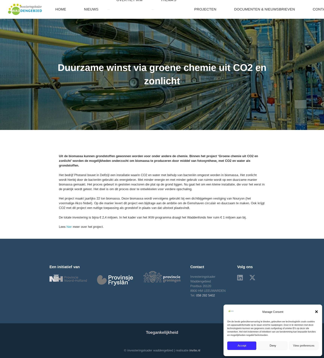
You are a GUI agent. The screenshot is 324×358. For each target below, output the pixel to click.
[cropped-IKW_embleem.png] (25, 9)
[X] (252, 277)
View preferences (303, 345)
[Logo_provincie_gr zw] (162, 277)
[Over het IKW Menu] (108, 9)
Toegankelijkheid (162, 332)
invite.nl (194, 350)
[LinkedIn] (240, 277)
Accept (242, 345)
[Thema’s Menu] (153, 9)
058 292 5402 (205, 295)
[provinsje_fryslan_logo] (115, 280)
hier (69, 227)
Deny (273, 345)
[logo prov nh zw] (68, 278)
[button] (316, 312)
